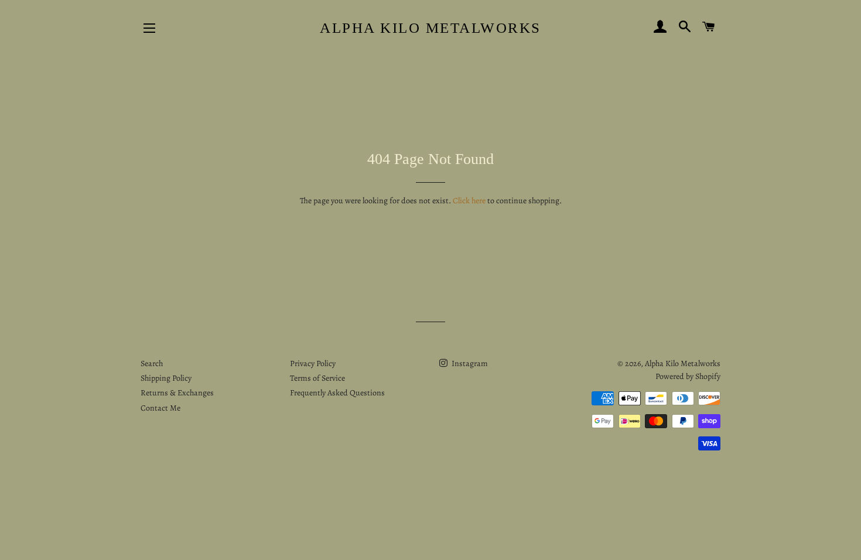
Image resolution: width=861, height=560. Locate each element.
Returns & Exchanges (177, 392)
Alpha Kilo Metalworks (430, 28)
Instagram (469, 363)
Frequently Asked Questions (337, 392)
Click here (469, 200)
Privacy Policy (313, 363)
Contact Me (160, 408)
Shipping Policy (166, 378)
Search (152, 363)
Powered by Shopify (687, 376)
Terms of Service (317, 378)
